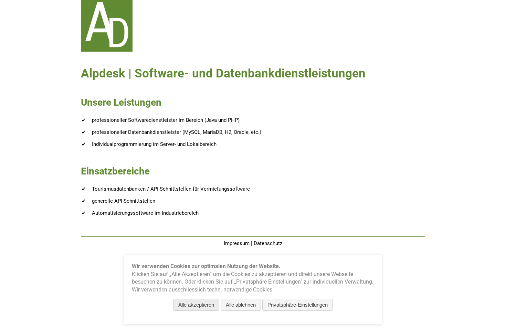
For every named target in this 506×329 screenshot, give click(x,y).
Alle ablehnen (241, 305)
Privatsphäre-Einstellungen (297, 305)
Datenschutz (268, 243)
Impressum (237, 243)
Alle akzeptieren (196, 305)
